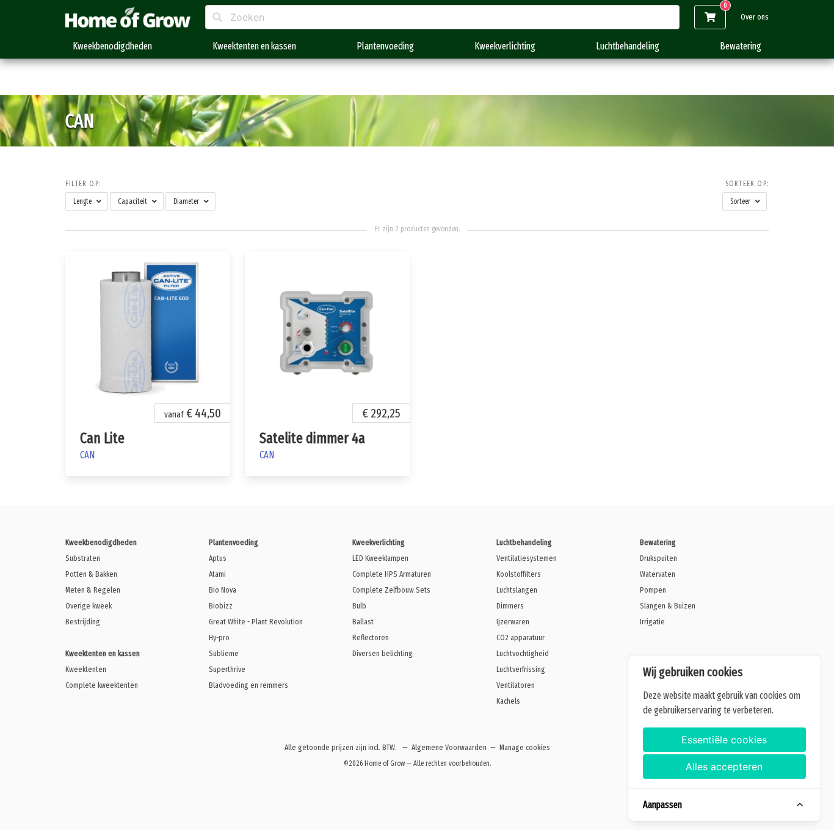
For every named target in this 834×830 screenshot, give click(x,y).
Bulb (359, 605)
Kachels (508, 701)
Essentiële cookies (724, 740)
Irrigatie (652, 621)
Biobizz (221, 605)
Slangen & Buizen (667, 605)
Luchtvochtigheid (522, 653)
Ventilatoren (515, 685)
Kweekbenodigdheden (112, 46)
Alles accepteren (724, 766)
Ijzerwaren (512, 621)
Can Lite (102, 438)
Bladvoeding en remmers (248, 685)
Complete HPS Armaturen (391, 574)
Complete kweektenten (101, 685)
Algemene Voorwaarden (449, 747)
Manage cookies (524, 747)
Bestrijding (82, 621)
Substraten (82, 558)
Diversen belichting (382, 653)
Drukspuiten (658, 558)
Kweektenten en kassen (254, 46)
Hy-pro (219, 637)
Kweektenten (85, 669)
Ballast (363, 621)
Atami (217, 574)
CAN (87, 455)
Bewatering (740, 46)
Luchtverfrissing (520, 669)
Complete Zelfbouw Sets (391, 589)
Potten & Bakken (91, 574)
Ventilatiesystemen (526, 558)
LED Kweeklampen (380, 558)
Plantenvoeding (385, 46)
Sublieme (224, 653)
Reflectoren (370, 637)
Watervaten (657, 574)
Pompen (653, 589)
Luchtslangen (516, 589)
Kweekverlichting (504, 46)
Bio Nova (222, 589)
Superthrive (227, 669)
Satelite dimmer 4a (312, 438)
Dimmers (510, 605)
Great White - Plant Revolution (256, 621)
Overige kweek (88, 605)
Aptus (218, 558)
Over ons (755, 16)
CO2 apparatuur (520, 637)
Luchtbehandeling (627, 46)
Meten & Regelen (92, 589)
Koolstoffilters (518, 574)
